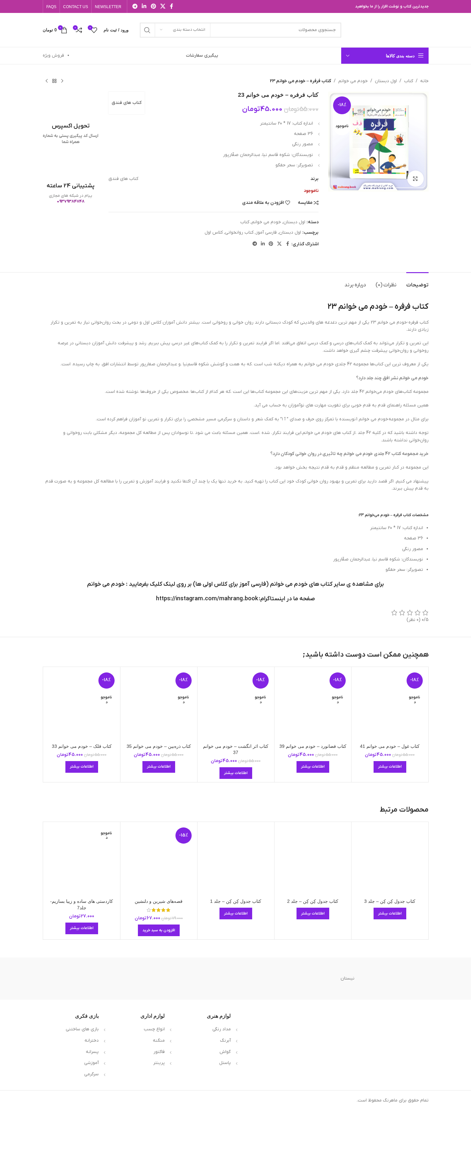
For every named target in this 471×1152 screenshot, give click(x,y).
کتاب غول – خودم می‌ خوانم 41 (390, 746)
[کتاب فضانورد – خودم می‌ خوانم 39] (313, 705)
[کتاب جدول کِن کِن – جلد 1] (236, 860)
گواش (225, 1052)
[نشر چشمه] (123, 978)
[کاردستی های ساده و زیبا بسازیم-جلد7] (82, 860)
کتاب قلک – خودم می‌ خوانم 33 (82, 746)
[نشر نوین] (235, 978)
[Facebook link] (171, 6)
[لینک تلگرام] (135, 6)
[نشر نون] (179, 978)
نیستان (347, 978)
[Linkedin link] (144, 6)
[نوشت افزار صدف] (292, 978)
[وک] (404, 978)
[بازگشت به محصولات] (54, 81)
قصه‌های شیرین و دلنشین (159, 901)
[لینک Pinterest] (153, 6)
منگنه (159, 1040)
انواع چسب (154, 1029)
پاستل (225, 1063)
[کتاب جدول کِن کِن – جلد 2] (313, 860)
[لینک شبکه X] (162, 6)
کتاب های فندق (126, 103)
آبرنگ (225, 1040)
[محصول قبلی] (62, 81)
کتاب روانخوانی (239, 232)
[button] (159, 930)
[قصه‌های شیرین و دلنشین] (159, 860)
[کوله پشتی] (67, 978)
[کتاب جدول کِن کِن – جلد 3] (390, 860)
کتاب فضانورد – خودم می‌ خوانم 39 (312, 746)
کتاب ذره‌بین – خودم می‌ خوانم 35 (159, 746)
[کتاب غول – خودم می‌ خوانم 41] (390, 705)
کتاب (408, 81)
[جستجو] (147, 30)
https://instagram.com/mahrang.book (207, 599)
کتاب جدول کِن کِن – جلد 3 (389, 901)
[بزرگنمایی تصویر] (415, 179)
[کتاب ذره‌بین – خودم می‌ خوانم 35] (159, 705)
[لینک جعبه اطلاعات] (70, 118)
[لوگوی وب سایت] (388, 30)
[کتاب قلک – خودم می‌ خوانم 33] (82, 705)
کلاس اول (214, 232)
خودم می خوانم (353, 81)
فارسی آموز (266, 232)
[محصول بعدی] (46, 81)
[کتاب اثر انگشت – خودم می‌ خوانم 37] (236, 705)
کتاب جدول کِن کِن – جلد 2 (312, 901)
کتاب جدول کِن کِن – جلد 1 (235, 901)
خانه (424, 81)
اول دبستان (386, 81)
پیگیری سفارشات (202, 55)
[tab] (417, 282)
